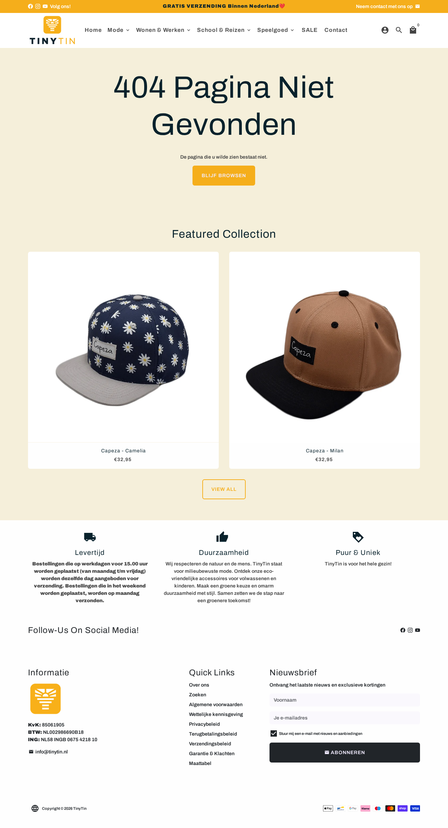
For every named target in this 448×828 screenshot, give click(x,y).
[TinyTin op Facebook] (30, 6)
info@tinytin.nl (48, 751)
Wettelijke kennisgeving (216, 714)
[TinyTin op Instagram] (37, 6)
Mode (119, 30)
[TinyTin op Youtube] (45, 6)
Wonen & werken (163, 30)
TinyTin (79, 808)
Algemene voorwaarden (216, 704)
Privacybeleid (204, 724)
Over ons (199, 685)
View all (224, 489)
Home (93, 30)
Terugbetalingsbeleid (213, 734)
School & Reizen (224, 30)
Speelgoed (276, 30)
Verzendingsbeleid (210, 743)
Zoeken (197, 694)
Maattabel (200, 763)
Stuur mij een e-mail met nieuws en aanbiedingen (320, 733)
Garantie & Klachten (211, 753)
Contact (336, 30)
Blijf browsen (224, 175)
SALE (310, 30)
